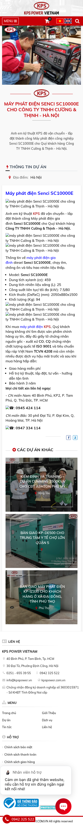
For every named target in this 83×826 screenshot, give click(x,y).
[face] (68, 437)
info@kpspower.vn (19, 680)
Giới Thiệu (49, 713)
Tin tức (7, 727)
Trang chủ (9, 713)
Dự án (6, 720)
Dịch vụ (47, 720)
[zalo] (75, 437)
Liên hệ (47, 727)
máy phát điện (31, 326)
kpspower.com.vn (53, 680)
